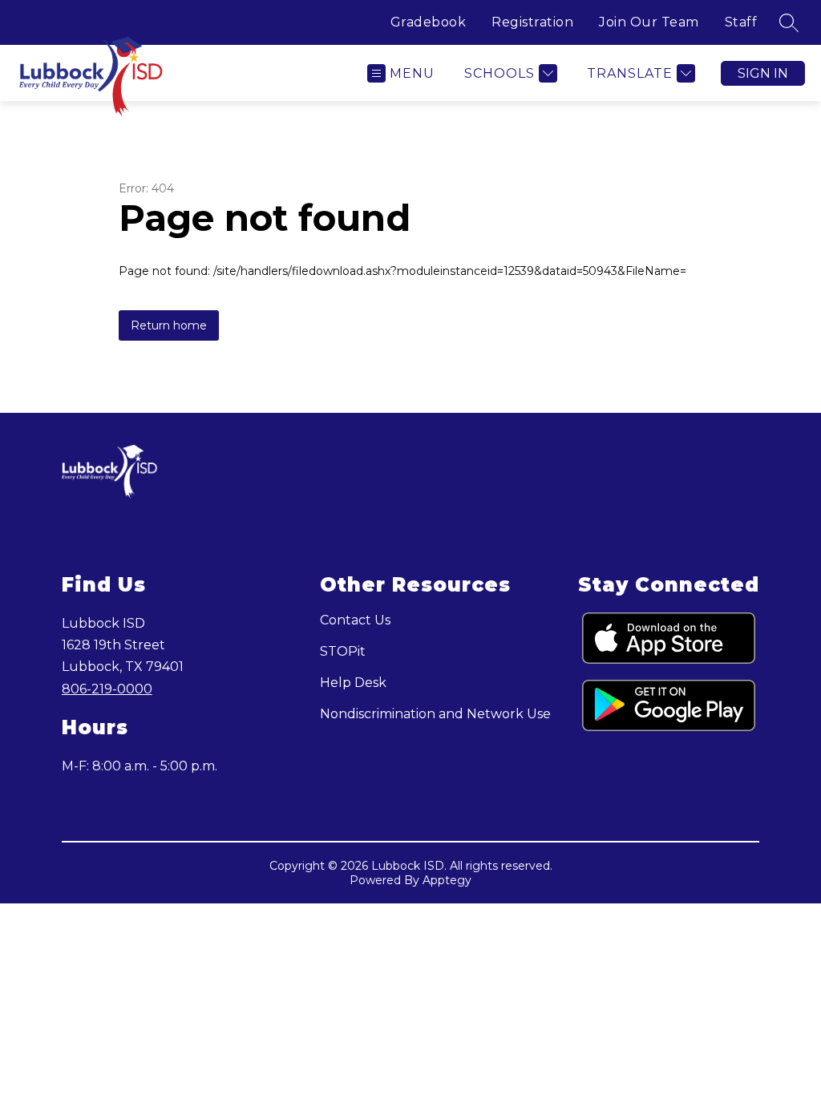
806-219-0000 (107, 689)
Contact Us (355, 620)
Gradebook (428, 22)
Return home (169, 325)
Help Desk (353, 682)
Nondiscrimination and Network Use (435, 713)
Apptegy (447, 880)
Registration (532, 22)
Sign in (763, 73)
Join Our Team (649, 22)
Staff (741, 22)
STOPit (343, 651)
